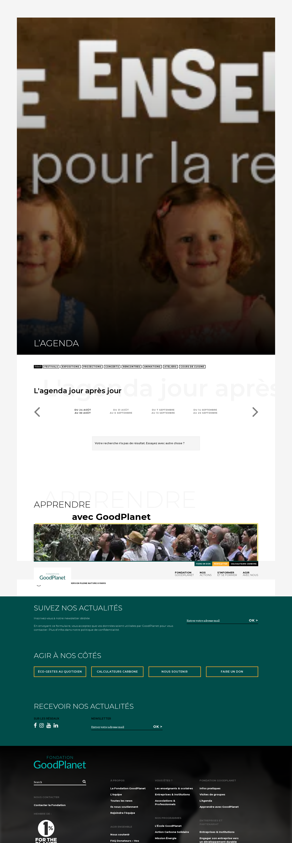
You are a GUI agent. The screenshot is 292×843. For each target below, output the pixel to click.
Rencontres (131, 366)
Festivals (51, 366)
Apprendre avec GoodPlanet (219, 806)
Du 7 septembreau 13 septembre (163, 411)
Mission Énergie (165, 838)
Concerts (112, 366)
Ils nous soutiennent (124, 806)
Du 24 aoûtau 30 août (83, 411)
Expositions (70, 366)
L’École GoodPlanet (168, 825)
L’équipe (116, 794)
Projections (92, 366)
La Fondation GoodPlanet (127, 788)
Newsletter (220, 564)
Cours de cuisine (192, 366)
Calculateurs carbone (244, 564)
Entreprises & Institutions (172, 794)
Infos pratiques (210, 788)
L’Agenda (206, 800)
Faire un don (203, 564)
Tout (38, 366)
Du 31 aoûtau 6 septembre (121, 411)
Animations (152, 366)
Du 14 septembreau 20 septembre (205, 411)
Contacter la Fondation (50, 805)
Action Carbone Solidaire (172, 832)
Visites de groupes (212, 794)
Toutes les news (121, 800)
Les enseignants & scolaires (174, 788)
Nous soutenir (120, 834)
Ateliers (170, 366)
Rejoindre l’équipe (122, 812)
